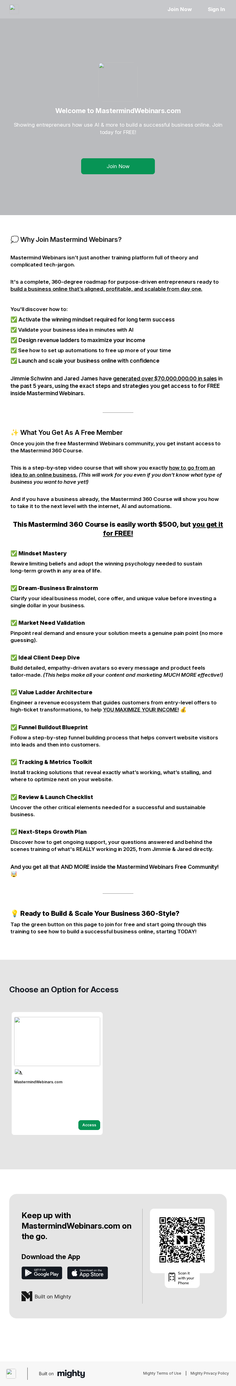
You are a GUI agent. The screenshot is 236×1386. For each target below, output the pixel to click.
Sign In (216, 9)
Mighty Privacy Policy (210, 1373)
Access (89, 1125)
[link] (57, 1073)
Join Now (179, 9)
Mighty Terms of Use (162, 1373)
